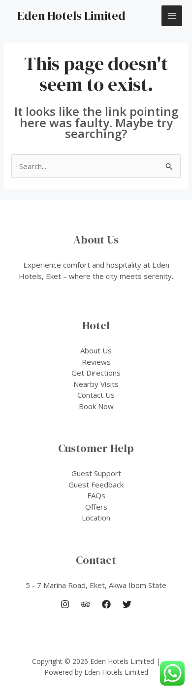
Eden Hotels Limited (71, 15)
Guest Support (96, 473)
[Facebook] (106, 604)
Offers (96, 507)
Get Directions (96, 373)
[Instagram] (65, 604)
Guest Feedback (96, 484)
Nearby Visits (96, 384)
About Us (96, 350)
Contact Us (96, 395)
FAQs (96, 495)
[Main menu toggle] (172, 16)
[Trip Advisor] (85, 604)
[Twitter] (127, 604)
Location (96, 517)
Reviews (96, 362)
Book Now (96, 406)
